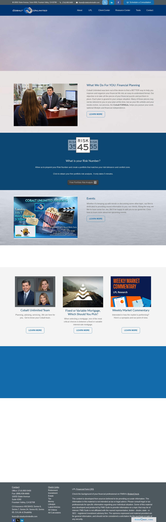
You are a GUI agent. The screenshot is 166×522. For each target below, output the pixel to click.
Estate (51, 496)
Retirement (53, 490)
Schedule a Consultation (140, 2)
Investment (52, 493)
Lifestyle (51, 504)
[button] (79, 10)
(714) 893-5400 (67, 2)
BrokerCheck (133, 494)
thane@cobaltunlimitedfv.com (89, 2)
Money (51, 501)
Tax (49, 499)
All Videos (52, 510)
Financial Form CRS (85, 489)
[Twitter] (105, 2)
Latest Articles (54, 507)
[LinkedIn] (111, 2)
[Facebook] (118, 2)
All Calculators (54, 513)
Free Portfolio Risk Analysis (81, 182)
